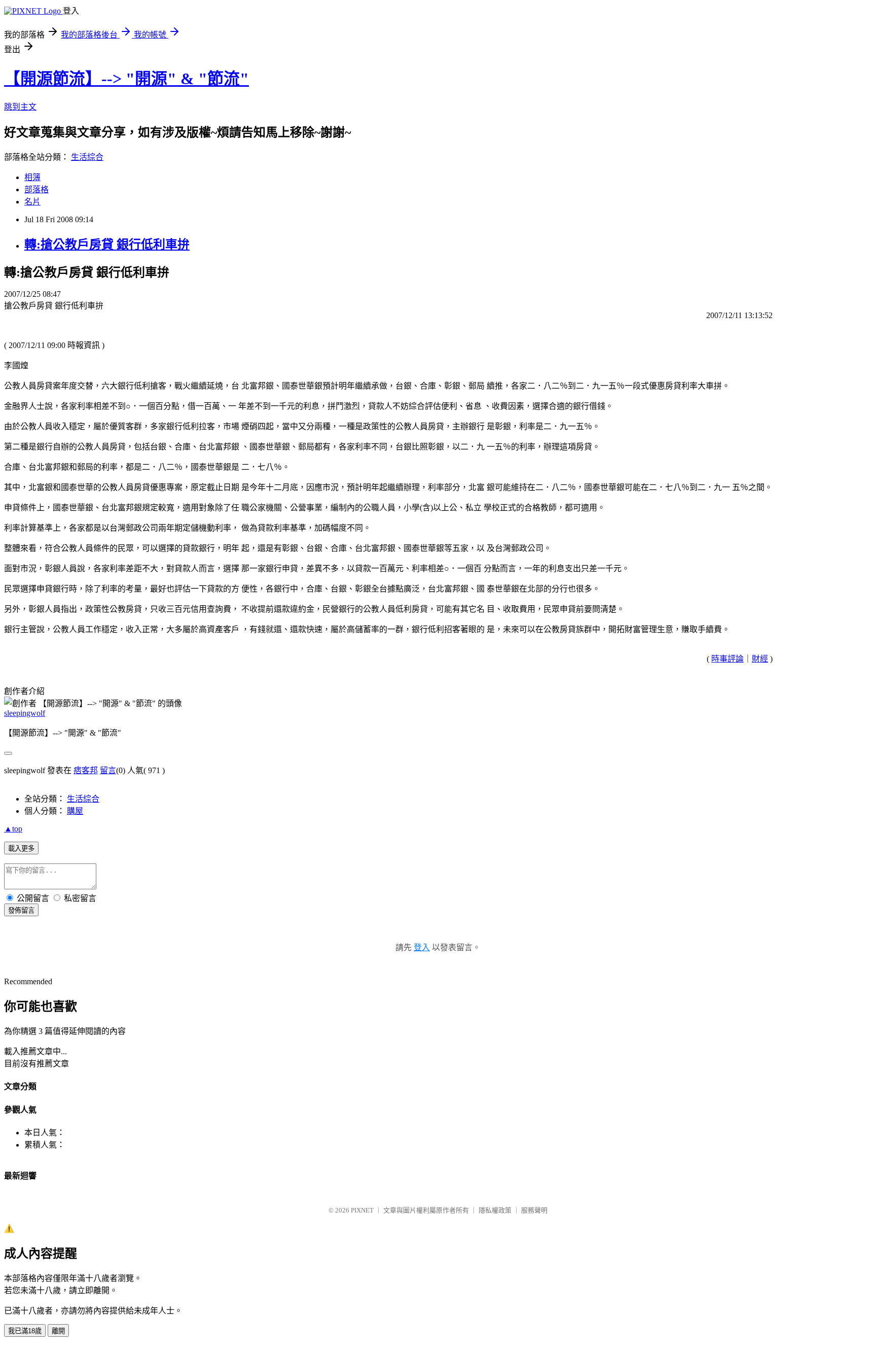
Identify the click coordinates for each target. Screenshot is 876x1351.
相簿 (32, 177)
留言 (108, 770)
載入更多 (21, 848)
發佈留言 (21, 910)
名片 (32, 201)
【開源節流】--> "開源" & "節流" (126, 79)
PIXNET (362, 1210)
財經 (760, 658)
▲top (13, 828)
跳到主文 (20, 106)
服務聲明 (534, 1210)
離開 (58, 1331)
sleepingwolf (24, 713)
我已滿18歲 (25, 1331)
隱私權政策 (495, 1210)
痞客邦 (86, 770)
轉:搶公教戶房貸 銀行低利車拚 (107, 244)
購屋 (75, 811)
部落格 (36, 189)
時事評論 (727, 658)
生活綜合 (87, 157)
